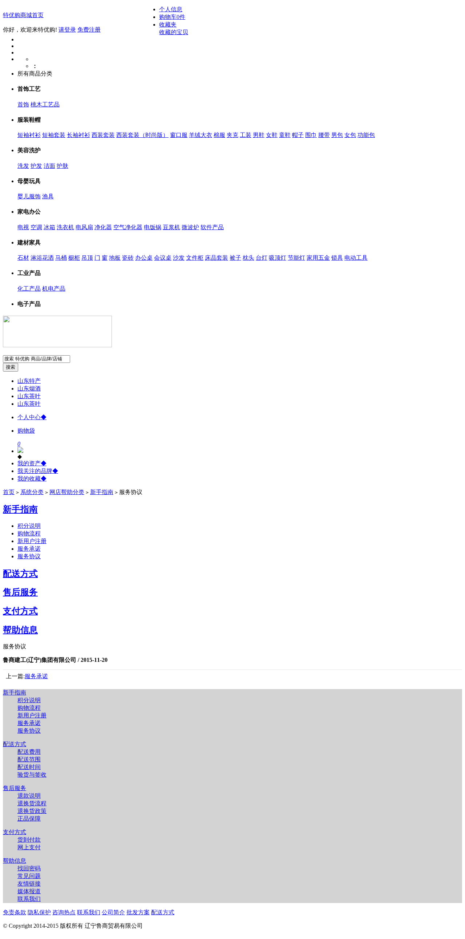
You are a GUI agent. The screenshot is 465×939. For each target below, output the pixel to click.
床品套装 (216, 258)
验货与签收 (31, 775)
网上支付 (29, 847)
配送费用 (29, 752)
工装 (245, 135)
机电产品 (53, 289)
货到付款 (29, 840)
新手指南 (101, 492)
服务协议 (29, 556)
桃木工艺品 (45, 104)
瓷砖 (128, 258)
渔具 (48, 196)
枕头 (248, 258)
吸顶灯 (277, 258)
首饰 (23, 104)
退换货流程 (31, 803)
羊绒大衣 (200, 135)
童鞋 (285, 135)
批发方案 (138, 912)
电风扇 (84, 227)
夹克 (232, 135)
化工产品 (29, 289)
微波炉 (190, 227)
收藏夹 (168, 24)
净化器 (103, 227)
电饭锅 (152, 227)
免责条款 (14, 912)
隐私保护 (39, 912)
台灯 (261, 258)
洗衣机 (65, 227)
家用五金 (318, 258)
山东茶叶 (29, 396)
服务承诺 (29, 549)
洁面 (49, 166)
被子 (235, 258)
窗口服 (178, 135)
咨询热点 (64, 912)
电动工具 (356, 258)
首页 (9, 492)
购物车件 (172, 17)
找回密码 (29, 868)
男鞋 (258, 135)
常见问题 (29, 876)
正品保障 (29, 818)
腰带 (324, 135)
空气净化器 (127, 227)
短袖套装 (53, 135)
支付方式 (20, 611)
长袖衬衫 (78, 135)
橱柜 (74, 258)
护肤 (62, 166)
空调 (36, 227)
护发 (36, 166)
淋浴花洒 (42, 258)
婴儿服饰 (29, 196)
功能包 (366, 135)
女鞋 (272, 135)
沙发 (179, 258)
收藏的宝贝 (173, 32)
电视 (23, 227)
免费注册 (89, 30)
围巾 (311, 135)
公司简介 (113, 912)
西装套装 (103, 135)
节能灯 (296, 258)
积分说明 (29, 526)
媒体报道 (29, 891)
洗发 (23, 166)
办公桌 (144, 258)
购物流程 (29, 533)
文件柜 (194, 258)
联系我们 (29, 899)
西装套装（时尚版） (142, 135)
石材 (23, 258)
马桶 (61, 258)
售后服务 (20, 592)
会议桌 (162, 258)
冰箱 (49, 227)
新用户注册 (31, 541)
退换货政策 (31, 811)
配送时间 (29, 767)
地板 (115, 258)
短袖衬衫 (29, 135)
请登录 (67, 30)
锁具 (337, 258)
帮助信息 (20, 630)
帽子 (298, 135)
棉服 (219, 135)
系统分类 (32, 492)
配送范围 (29, 759)
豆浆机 (171, 227)
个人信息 (170, 9)
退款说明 (29, 796)
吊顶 (87, 258)
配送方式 (20, 573)
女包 (350, 135)
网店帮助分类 (66, 492)
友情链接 (29, 884)
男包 (337, 135)
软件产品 (212, 227)
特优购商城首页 (23, 15)
